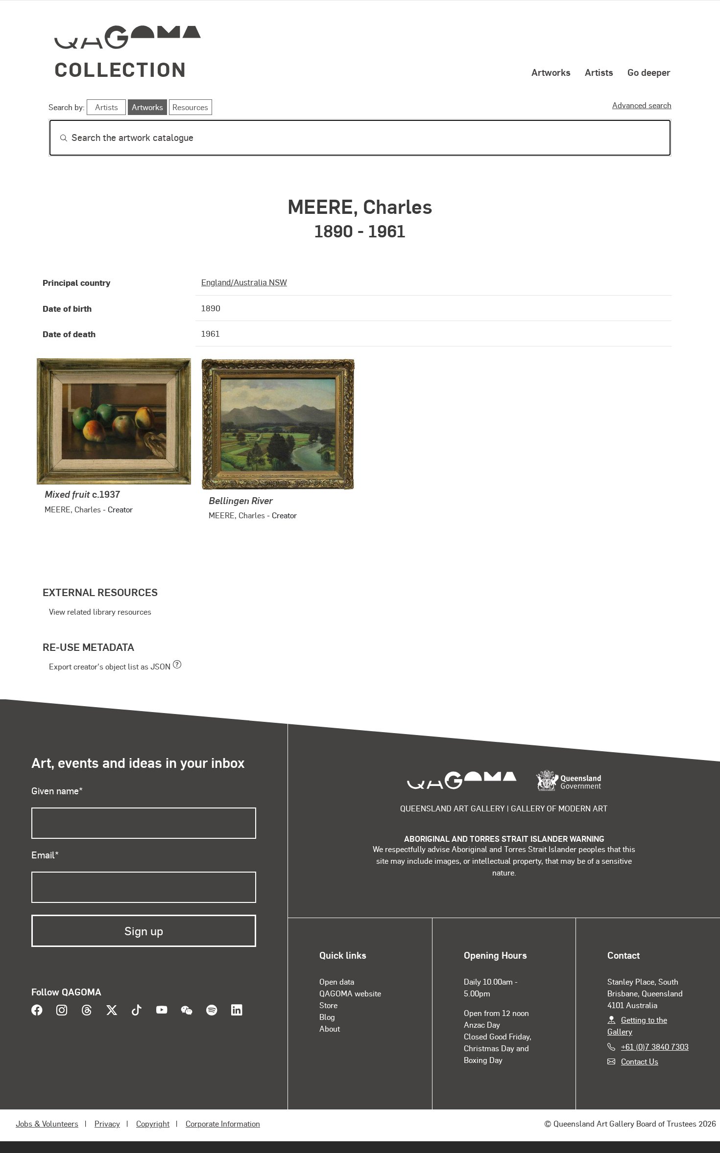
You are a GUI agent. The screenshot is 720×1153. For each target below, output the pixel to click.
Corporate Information (223, 1123)
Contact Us (639, 1061)
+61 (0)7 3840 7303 (655, 1046)
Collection (120, 69)
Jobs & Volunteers (47, 1123)
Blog (327, 1017)
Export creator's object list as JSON (109, 666)
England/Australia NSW (244, 282)
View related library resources (100, 611)
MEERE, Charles (73, 509)
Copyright (152, 1123)
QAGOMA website (350, 993)
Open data (336, 981)
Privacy (107, 1123)
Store (328, 1005)
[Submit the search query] (56, 138)
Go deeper (649, 72)
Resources (190, 107)
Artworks (551, 72)
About (329, 1028)
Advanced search (642, 105)
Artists (599, 72)
